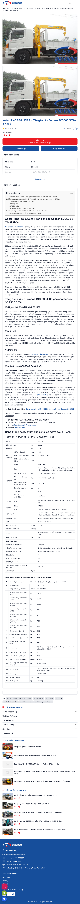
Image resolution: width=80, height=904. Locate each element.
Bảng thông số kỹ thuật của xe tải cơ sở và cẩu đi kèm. (27, 211)
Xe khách (6, 729)
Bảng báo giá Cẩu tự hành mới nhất (27, 747)
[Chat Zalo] (4, 892)
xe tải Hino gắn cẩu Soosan (43, 702)
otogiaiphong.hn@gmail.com (24, 425)
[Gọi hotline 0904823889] (5, 886)
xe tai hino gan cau (25, 702)
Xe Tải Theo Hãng (9, 712)
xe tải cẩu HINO (42, 395)
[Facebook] (73, 128)
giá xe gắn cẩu (12, 698)
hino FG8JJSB (38, 698)
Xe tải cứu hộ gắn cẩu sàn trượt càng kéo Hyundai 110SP (35, 795)
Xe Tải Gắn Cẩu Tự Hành (32, 8)
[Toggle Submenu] (76, 711)
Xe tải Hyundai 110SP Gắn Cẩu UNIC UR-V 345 (31, 804)
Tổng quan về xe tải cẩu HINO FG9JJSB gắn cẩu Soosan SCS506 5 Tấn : (34, 199)
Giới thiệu (6, 877)
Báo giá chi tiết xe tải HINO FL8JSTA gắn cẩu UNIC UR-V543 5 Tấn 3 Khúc (42, 781)
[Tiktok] (9, 894)
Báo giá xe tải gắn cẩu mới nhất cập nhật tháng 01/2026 (35, 755)
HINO (33, 162)
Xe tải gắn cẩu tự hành (14, 227)
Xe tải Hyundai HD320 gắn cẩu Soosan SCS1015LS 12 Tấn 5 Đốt (38, 813)
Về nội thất (14, 204)
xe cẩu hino (49, 698)
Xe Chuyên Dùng (16, 8)
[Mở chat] (4, 898)
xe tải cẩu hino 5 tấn (10, 702)
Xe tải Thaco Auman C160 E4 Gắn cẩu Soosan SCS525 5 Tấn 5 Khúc (40, 830)
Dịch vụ (5, 881)
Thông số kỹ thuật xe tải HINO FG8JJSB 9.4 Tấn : (26, 213)
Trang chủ (5, 8)
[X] (76, 128)
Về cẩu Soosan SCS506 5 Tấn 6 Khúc (23, 208)
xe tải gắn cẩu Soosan (39, 354)
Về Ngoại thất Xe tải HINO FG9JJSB (22, 201)
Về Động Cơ (15, 206)
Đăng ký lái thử (59, 149)
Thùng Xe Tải (7, 733)
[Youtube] (13, 894)
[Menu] (75, 3)
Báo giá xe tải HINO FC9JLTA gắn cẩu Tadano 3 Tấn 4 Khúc (36, 764)
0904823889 (20, 427)
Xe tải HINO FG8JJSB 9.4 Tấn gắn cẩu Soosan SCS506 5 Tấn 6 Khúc (32, 196)
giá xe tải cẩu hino (25, 698)
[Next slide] (75, 39)
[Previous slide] (5, 39)
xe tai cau (59, 698)
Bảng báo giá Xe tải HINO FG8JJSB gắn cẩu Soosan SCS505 (50, 409)
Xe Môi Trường (8, 725)
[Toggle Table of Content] (70, 193)
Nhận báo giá (21, 149)
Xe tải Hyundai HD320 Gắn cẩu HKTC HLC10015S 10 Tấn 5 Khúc (38, 821)
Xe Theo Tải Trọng (9, 716)
